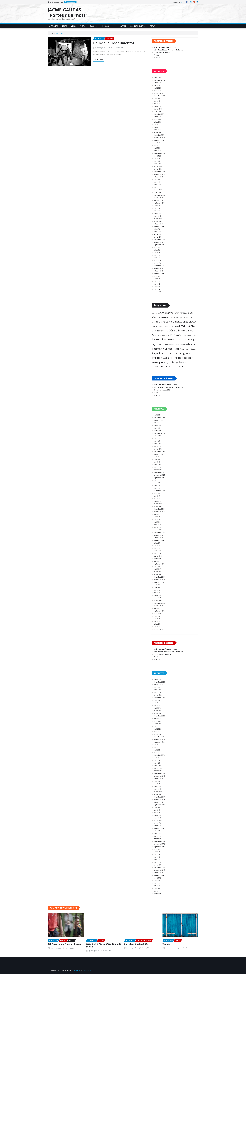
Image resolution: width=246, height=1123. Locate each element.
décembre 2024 (159, 80)
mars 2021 (157, 151)
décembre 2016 (159, 240)
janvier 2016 (158, 263)
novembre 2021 (159, 138)
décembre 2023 (159, 96)
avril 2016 (157, 258)
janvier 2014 (158, 292)
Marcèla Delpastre (175, 344)
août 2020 (157, 156)
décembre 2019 (159, 172)
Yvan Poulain (183, 367)
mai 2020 (157, 161)
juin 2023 (157, 101)
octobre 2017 (158, 224)
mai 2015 (157, 284)
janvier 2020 (158, 169)
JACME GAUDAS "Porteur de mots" (68, 12)
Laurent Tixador (178, 340)
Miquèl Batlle (172, 349)
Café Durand (158, 321)
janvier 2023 (158, 111)
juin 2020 (157, 158)
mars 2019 (157, 187)
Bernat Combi (169, 317)
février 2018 (158, 219)
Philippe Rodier (183, 358)
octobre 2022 (158, 117)
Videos (73, 26)
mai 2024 (157, 85)
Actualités (54, 26)
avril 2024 (157, 88)
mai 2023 (157, 104)
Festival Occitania (173, 326)
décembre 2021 (159, 135)
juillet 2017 (157, 229)
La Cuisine (193, 335)
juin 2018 (157, 208)
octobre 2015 (158, 271)
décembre (64, 33)
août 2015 (157, 276)
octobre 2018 (158, 200)
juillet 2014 (157, 287)
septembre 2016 (159, 245)
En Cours (94, 26)
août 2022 (157, 119)
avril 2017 (157, 232)
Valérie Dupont (160, 366)
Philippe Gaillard (162, 358)
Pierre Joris (158, 362)
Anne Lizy (165, 312)
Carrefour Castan (137, 26)
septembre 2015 (159, 273)
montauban (185, 349)
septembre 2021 (159, 140)
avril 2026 (157, 77)
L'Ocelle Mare (185, 335)
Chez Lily (187, 321)
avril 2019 (157, 185)
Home (51, 33)
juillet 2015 (157, 279)
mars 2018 (157, 216)
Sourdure (187, 363)
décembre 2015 (159, 266)
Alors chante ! (156, 313)
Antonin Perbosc (179, 312)
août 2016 (157, 247)
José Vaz (175, 335)
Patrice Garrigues (179, 353)
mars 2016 (157, 260)
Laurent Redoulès (162, 339)
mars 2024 (157, 90)
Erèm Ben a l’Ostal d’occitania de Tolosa (168, 50)
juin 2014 (157, 289)
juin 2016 (157, 253)
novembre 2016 (159, 242)
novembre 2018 (159, 198)
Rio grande (167, 363)
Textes (65, 26)
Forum (153, 26)
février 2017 (158, 234)
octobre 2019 (158, 177)
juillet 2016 (157, 250)
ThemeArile (87, 970)
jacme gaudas (101, 48)
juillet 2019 (157, 179)
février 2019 (158, 190)
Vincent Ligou (175, 367)
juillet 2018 (157, 206)
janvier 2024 (158, 93)
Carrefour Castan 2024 (162, 52)
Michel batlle (184, 344)
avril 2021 (157, 148)
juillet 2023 (157, 98)
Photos (83, 26)
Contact (122, 26)
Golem (166, 331)
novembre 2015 (159, 268)
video (169, 367)
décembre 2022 (159, 114)
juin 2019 (157, 182)
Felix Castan (163, 326)
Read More (99, 60)
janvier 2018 (158, 221)
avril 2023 (157, 106)
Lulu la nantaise (164, 344)
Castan (180, 322)
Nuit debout (166, 354)
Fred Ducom (187, 326)
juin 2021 (157, 143)
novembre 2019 (159, 174)
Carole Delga (172, 321)
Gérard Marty (177, 330)
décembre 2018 (159, 195)
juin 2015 (157, 281)
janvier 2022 (158, 132)
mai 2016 (157, 255)
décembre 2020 (159, 153)
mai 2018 (157, 211)
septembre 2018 (159, 203)
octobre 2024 (158, 83)
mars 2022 (157, 130)
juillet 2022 (157, 122)
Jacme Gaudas (165, 335)
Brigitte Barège (184, 317)
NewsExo (77, 970)
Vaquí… (156, 55)
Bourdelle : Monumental (113, 43)
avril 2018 (157, 213)
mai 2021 (157, 145)
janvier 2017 (158, 237)
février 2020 (158, 166)
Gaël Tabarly (158, 330)
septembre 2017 (159, 226)
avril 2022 (157, 127)
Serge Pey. (178, 362)
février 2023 (158, 109)
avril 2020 (157, 164)
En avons (157, 58)
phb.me (191, 354)
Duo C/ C (106, 26)
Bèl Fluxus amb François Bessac (165, 47)
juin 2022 (157, 125)
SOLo (115, 25)
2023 (57, 33)
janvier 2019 (158, 192)
